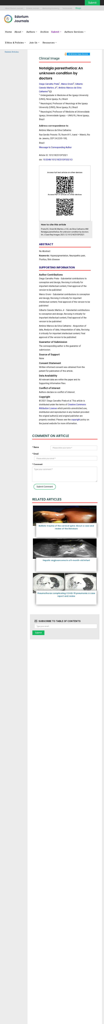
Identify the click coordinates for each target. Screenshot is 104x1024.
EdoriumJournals (21, 18)
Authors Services (74, 31)
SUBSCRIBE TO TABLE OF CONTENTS (59, 621)
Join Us (33, 42)
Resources (49, 42)
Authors (30, 31)
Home (8, 31)
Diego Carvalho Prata (49, 84)
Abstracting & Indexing (50, 8)
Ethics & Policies (14, 42)
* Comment (37, 464)
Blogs (78, 8)
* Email (35, 454)
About (17, 31)
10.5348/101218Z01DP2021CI (58, 159)
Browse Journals (32, 8)
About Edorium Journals (14, 8)
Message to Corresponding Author (55, 147)
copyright (75, 419)
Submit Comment (45, 486)
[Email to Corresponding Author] (50, 91)
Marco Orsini (67, 84)
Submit (92, 2)
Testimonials (67, 8)
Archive (44, 31)
